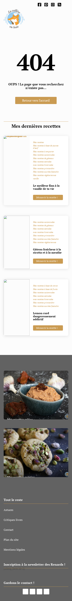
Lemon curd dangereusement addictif (44, 316)
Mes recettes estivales (42, 161)
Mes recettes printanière (43, 168)
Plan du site (11, 540)
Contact (8, 530)
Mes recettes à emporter (43, 151)
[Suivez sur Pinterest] (32, 591)
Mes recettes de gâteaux (43, 158)
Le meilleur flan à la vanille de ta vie (46, 187)
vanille (36, 178)
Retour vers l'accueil (36, 100)
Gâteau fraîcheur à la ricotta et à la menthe (47, 250)
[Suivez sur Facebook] (25, 591)
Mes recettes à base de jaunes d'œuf (45, 146)
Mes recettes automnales (44, 155)
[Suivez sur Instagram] (39, 591)
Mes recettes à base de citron (45, 286)
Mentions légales (14, 550)
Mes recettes (38, 142)
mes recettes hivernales (43, 165)
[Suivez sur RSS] (46, 591)
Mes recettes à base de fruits (45, 289)
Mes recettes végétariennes (44, 175)
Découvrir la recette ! (47, 197)
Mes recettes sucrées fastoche (46, 172)
